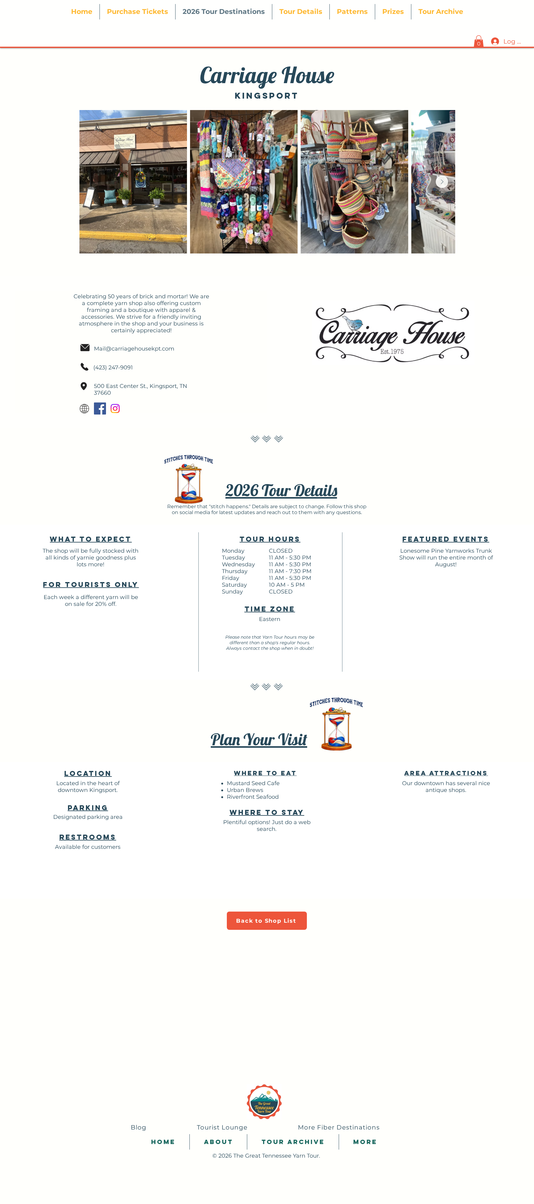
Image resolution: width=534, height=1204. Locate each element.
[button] (300, 11)
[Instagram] (115, 408)
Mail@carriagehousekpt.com (134, 348)
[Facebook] (100, 408)
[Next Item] (442, 182)
